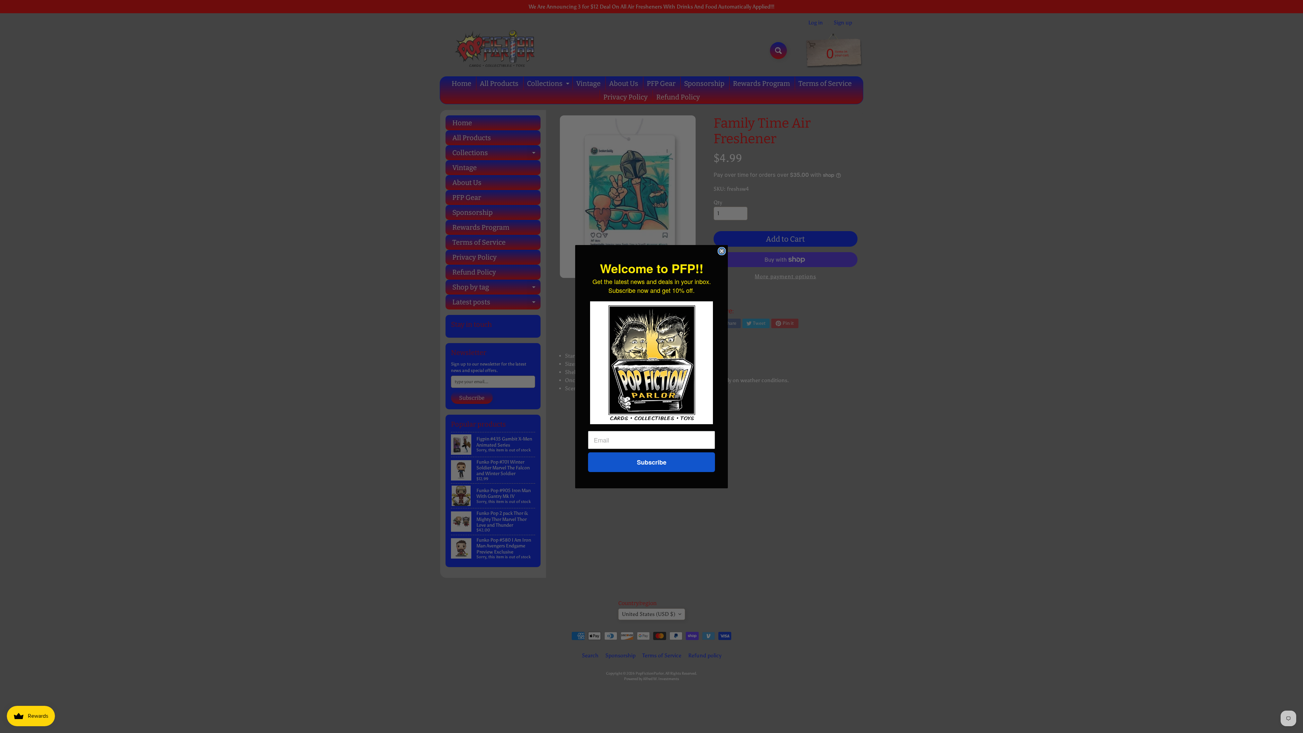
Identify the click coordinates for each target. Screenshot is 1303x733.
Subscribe (651, 462)
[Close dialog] (721, 251)
